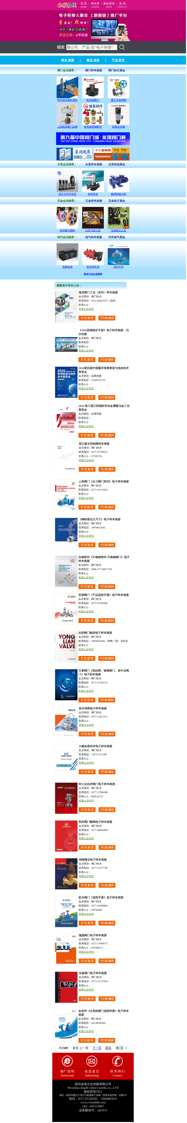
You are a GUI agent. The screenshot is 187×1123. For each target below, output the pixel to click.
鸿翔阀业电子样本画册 (93, 859)
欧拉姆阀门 (93, 100)
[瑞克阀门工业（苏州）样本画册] (66, 322)
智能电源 (67, 266)
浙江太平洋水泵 (67, 194)
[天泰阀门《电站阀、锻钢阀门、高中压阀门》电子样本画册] (66, 700)
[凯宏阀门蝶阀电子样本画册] (66, 851)
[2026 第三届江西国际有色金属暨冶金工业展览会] (66, 435)
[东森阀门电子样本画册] (66, 1003)
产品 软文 (118, 60)
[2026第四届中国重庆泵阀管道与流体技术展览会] (66, 397)
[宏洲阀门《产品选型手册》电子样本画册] (66, 624)
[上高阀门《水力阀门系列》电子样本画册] (66, 511)
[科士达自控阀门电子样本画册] (66, 813)
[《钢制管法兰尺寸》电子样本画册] (66, 549)
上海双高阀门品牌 (67, 126)
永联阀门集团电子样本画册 (95, 632)
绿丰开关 (118, 266)
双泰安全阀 (118, 126)
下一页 (97, 1048)
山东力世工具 (93, 230)
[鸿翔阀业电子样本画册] (66, 889)
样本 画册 (67, 60)
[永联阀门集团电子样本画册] (66, 662)
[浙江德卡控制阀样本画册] (66, 473)
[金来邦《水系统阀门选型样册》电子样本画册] (66, 1040)
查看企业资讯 (86, 309)
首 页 (84, 3)
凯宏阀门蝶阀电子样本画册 (95, 821)
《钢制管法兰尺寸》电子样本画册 (100, 519)
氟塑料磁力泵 (118, 194)
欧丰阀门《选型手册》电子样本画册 (101, 897)
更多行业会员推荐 (93, 274)
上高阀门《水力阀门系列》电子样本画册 (103, 481)
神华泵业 (93, 194)
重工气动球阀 (118, 100)
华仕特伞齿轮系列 (67, 100)
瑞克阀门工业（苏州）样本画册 (98, 292)
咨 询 (122, 3)
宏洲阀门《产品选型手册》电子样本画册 (103, 595)
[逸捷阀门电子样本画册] (66, 965)
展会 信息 (93, 60)
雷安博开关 (93, 266)
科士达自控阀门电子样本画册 (97, 784)
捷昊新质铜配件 (93, 126)
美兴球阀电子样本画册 (93, 708)
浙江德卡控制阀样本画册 (94, 443)
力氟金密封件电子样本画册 (95, 746)
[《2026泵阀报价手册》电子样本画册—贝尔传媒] (66, 360)
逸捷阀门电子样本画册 (93, 935)
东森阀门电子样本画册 (93, 973)
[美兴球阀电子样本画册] (66, 738)
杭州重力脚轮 (67, 230)
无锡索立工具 (118, 230)
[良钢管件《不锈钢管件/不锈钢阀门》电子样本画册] (66, 587)
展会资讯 (108, 3)
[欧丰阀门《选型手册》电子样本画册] (66, 927)
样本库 (95, 3)
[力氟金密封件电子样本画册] (66, 776)
